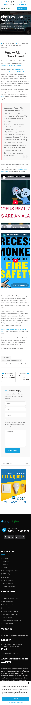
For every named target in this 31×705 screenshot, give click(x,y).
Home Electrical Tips (15, 45)
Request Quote (22, 8)
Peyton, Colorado (8, 601)
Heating (5, 564)
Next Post (23, 373)
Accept (15, 698)
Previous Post (8, 373)
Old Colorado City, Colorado (11, 614)
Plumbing (6, 561)
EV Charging (6, 574)
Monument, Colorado (9, 608)
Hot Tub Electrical (8, 580)
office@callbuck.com (13, 2)
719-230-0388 (10, 4)
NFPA (3, 96)
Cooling (5, 567)
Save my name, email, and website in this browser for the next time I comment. (15, 424)
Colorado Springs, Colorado (11, 598)
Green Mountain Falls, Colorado (12, 620)
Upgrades (6, 577)
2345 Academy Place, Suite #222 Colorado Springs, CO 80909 (12, 645)
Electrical (5, 558)
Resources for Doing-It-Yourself (24, 378)
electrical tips (6, 357)
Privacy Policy (20, 702)
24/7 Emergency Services (10, 571)
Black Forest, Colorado (9, 605)
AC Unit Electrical (8, 583)
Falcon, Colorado (7, 617)
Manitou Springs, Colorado (10, 611)
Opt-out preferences (11, 702)
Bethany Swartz (9, 43)
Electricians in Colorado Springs (11, 360)
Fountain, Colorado (8, 623)
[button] (28, 683)
